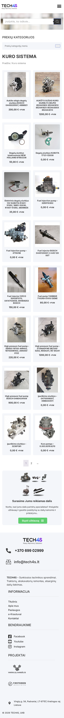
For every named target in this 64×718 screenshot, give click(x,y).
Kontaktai (13, 618)
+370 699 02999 (29, 550)
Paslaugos (14, 610)
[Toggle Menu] (57, 46)
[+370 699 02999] (8, 550)
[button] (59, 6)
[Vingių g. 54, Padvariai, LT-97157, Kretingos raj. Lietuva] (9, 703)
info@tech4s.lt (26, 562)
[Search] (57, 21)
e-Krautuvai (14, 614)
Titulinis (12, 601)
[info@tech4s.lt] (8, 561)
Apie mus (13, 605)
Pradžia (6, 63)
